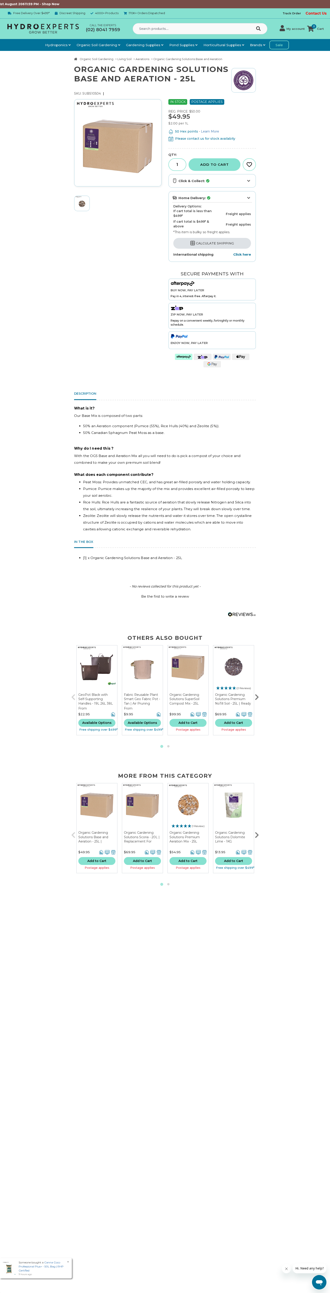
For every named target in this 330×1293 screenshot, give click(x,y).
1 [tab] (161, 746)
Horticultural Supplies (222, 45)
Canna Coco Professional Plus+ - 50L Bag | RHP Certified (41, 1266)
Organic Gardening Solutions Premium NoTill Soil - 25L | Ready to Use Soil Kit (233, 701)
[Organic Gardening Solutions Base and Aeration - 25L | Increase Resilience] (97, 807)
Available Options (97, 723)
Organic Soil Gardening (97, 45)
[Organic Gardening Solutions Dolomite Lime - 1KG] (233, 807)
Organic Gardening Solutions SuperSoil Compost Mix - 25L (184, 699)
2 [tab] (168, 746)
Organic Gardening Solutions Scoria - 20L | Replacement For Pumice (142, 839)
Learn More (210, 131)
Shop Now (28, 4)
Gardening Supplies (143, 45)
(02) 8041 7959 (103, 29)
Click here (242, 254)
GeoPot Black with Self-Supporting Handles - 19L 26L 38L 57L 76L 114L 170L (95, 701)
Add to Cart (214, 164)
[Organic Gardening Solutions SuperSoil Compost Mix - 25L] (188, 669)
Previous (73, 696)
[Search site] (259, 29)
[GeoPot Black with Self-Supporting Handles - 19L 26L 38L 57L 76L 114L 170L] (97, 669)
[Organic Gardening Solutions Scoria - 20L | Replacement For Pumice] (142, 807)
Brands (256, 45)
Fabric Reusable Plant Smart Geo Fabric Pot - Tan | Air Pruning (142, 699)
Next (257, 696)
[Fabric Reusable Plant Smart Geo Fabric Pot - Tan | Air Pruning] (142, 669)
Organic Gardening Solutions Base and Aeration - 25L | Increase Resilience (93, 839)
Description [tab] (85, 394)
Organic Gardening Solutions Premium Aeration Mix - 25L (184, 837)
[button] (292, 28)
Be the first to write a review (165, 596)
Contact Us (316, 13)
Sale (279, 45)
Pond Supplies (182, 45)
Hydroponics (56, 45)
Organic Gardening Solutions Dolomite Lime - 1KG (230, 837)
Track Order (292, 13)
